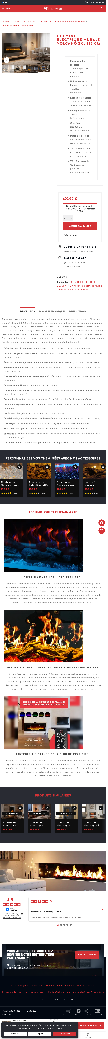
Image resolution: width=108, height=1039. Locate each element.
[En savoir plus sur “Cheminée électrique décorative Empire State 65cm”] (20, 808)
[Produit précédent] (98, 23)
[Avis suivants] (102, 909)
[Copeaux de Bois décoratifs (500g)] (39, 471)
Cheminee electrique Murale (70, 21)
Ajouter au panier (80, 226)
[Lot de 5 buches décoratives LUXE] (95, 471)
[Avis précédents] (26, 909)
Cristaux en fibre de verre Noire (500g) (66, 485)
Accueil (6, 21)
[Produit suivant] (104, 23)
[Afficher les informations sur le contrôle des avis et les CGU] (22, 914)
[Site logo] (53, 8)
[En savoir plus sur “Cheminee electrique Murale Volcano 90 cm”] (47, 808)
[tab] (27, 311)
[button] (4, 49)
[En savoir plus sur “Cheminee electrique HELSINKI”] (74, 808)
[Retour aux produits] (101, 23)
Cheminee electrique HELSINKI (63, 825)
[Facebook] (101, 523)
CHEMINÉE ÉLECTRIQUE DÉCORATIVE (32, 21)
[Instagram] (101, 530)
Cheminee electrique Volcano (17, 25)
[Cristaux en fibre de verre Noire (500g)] (67, 471)
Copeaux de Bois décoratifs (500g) (38, 485)
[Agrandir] (7, 60)
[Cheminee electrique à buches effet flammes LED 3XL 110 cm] (93, 812)
